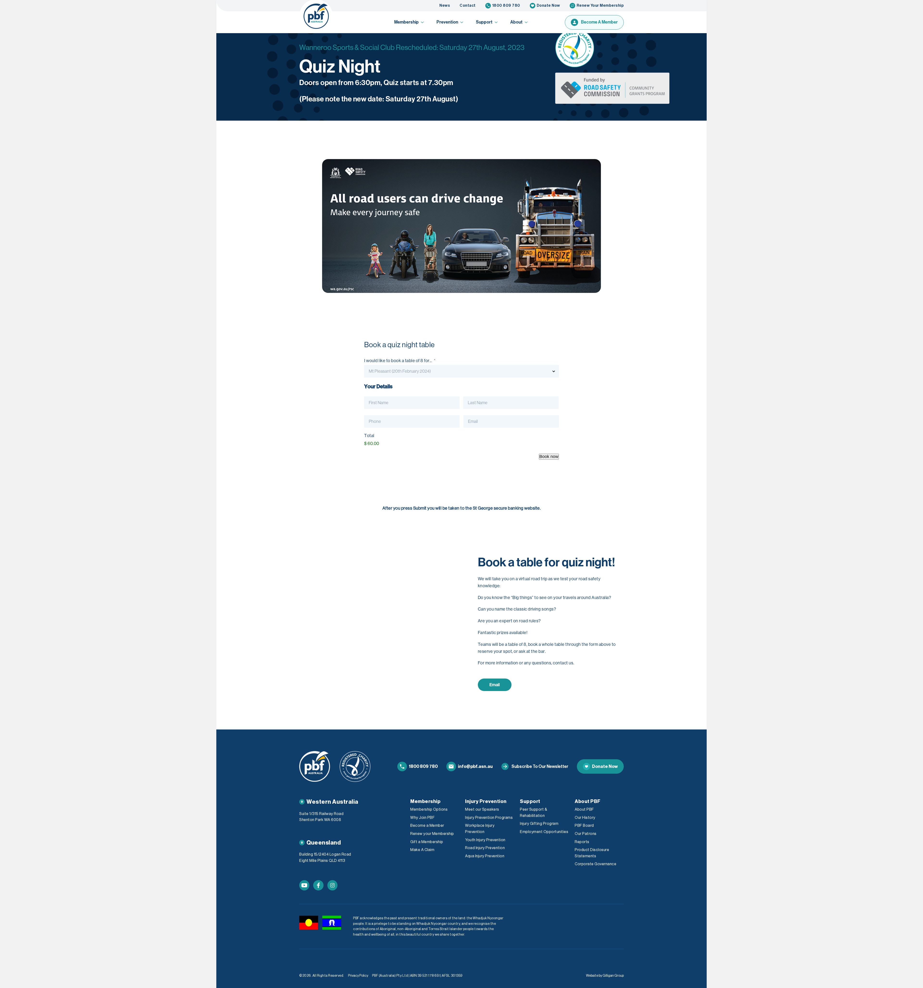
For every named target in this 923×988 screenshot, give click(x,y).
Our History (585, 818)
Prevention (447, 22)
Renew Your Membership (600, 5)
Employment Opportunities (544, 832)
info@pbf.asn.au (475, 766)
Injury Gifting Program (539, 824)
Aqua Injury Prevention (484, 856)
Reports (582, 842)
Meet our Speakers (482, 809)
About (516, 22)
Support (484, 22)
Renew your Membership (432, 834)
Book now (548, 456)
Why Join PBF (422, 818)
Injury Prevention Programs (489, 818)
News (444, 5)
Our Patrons (586, 834)
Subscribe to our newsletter (539, 766)
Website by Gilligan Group (605, 975)
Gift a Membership (426, 842)
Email (494, 684)
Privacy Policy (358, 975)
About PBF (584, 809)
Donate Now (548, 5)
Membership (406, 22)
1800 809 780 (506, 5)
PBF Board (584, 825)
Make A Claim (422, 850)
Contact (468, 5)
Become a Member (427, 825)
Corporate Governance (595, 864)
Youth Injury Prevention (485, 840)
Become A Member (599, 22)
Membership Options (429, 809)
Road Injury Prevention (485, 848)
